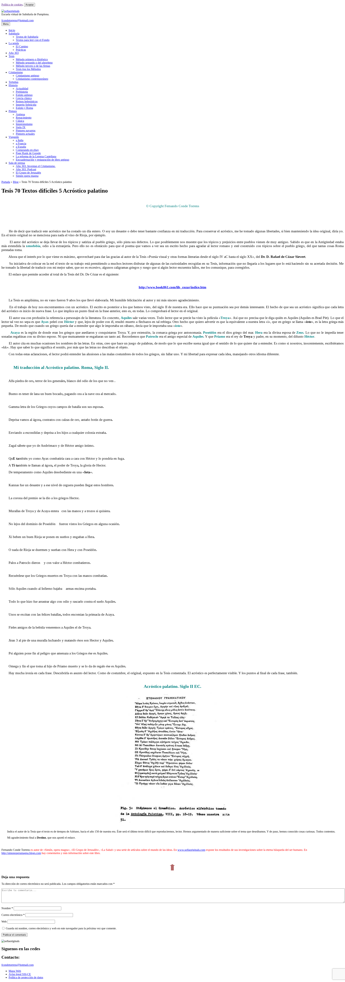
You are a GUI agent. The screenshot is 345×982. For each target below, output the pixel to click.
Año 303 (14, 52)
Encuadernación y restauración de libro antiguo (42, 159)
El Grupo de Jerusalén (28, 172)
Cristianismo (16, 72)
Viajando (14, 137)
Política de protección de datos (26, 977)
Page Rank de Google (28, 153)
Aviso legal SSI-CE (20, 974)
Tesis (11, 56)
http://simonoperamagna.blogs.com (21, 853)
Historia (13, 85)
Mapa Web (15, 970)
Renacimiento (23, 117)
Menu (6, 24)
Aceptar (30, 4)
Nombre (7, 908)
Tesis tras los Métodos (28, 69)
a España (21, 146)
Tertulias (13, 82)
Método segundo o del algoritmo (34, 62)
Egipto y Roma (24, 107)
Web (4, 921)
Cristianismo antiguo (27, 75)
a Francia (21, 143)
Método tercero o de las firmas (33, 65)
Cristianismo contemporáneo (32, 78)
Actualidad (22, 88)
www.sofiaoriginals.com (191, 849)
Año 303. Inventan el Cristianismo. (36, 166)
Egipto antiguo (24, 94)
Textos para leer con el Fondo (32, 40)
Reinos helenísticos (27, 101)
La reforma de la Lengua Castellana (36, 156)
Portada (5, 181)
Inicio (12, 30)
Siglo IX (21, 127)
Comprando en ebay (27, 149)
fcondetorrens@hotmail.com (17, 20)
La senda (14, 43)
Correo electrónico (13, 914)
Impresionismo (24, 124)
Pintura (13, 111)
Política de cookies (12, 4)
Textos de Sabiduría (27, 36)
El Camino (22, 46)
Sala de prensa (17, 162)
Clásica (20, 120)
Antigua (20, 114)
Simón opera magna (27, 175)
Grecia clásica (24, 98)
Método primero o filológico (32, 59)
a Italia (19, 140)
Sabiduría (14, 33)
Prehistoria (22, 91)
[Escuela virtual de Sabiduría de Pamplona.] (10, 11)
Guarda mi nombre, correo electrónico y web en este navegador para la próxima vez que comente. (61, 928)
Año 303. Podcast (26, 169)
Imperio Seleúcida (26, 104)
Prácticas (21, 49)
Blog (16, 181)
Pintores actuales (25, 133)
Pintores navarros (25, 130)
